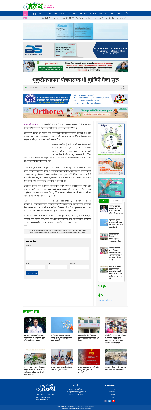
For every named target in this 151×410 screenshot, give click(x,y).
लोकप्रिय (116, 200)
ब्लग (106, 13)
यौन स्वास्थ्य (93, 13)
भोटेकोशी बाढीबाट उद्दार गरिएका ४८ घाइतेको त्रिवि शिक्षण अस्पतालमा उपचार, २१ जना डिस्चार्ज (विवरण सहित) (115, 254)
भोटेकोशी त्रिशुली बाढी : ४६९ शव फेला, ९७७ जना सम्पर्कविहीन (115, 368)
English (118, 13)
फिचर (100, 13)
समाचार (41, 13)
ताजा (104, 200)
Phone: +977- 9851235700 (75, 394)
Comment (29, 245)
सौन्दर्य (68, 13)
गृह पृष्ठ (35, 13)
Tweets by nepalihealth (105, 300)
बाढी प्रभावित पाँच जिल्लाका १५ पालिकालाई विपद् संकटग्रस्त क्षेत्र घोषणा (117, 18)
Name (28, 264)
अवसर (75, 13)
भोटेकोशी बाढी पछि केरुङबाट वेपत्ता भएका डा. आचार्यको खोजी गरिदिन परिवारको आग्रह (32, 18)
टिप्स (80, 13)
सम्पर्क (111, 13)
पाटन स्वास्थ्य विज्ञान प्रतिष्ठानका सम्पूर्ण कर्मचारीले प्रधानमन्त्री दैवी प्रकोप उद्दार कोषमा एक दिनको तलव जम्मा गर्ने (115, 272)
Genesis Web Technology (84, 408)
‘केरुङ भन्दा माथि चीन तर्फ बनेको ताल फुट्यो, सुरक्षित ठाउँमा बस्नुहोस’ (89, 370)
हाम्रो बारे (113, 394)
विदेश (85, 13)
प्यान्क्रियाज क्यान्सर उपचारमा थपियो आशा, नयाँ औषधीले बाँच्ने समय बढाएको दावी (76, 18)
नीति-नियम (112, 392)
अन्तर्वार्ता (61, 13)
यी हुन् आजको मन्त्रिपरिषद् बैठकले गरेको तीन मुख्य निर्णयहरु (62, 368)
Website (72, 264)
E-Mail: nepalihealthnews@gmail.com (75, 392)
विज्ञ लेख (48, 13)
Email (50, 264)
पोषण (55, 13)
